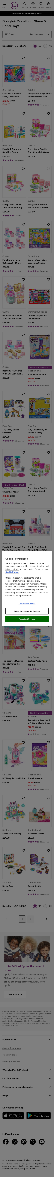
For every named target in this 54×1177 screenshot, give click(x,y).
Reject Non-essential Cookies (27, 611)
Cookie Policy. (11, 572)
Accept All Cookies (27, 619)
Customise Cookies (27, 603)
